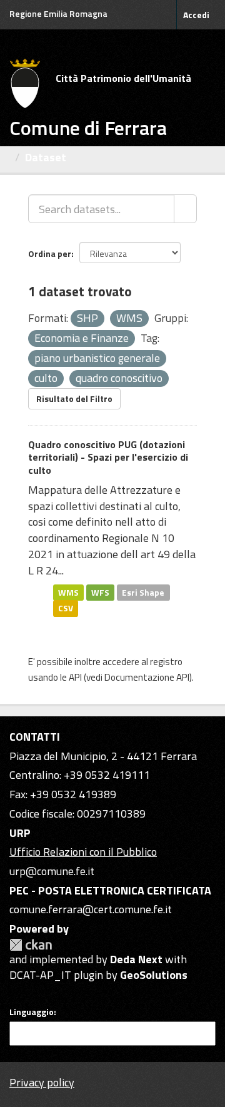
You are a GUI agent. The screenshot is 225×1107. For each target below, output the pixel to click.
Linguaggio (31, 1012)
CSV (65, 608)
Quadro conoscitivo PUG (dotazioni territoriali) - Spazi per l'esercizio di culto (108, 457)
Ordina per (49, 253)
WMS (68, 592)
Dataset (45, 157)
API (75, 677)
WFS (100, 592)
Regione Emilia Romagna (58, 13)
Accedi (196, 14)
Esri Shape (143, 592)
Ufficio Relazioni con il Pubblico (83, 851)
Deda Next (136, 959)
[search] (185, 208)
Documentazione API (146, 677)
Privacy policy (41, 1082)
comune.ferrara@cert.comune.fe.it (90, 909)
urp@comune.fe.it (51, 871)
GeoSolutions (154, 974)
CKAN (30, 944)
